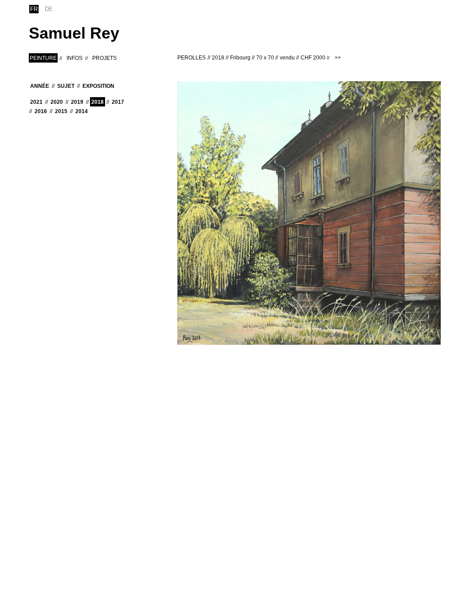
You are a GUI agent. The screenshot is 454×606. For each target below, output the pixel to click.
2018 (97, 102)
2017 (118, 102)
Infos (74, 58)
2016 (41, 111)
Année (39, 86)
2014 (81, 111)
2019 (77, 102)
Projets (104, 58)
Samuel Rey (74, 33)
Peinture (43, 58)
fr (34, 9)
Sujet (65, 86)
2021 (36, 102)
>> (338, 58)
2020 (57, 102)
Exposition (98, 86)
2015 (61, 111)
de (49, 9)
